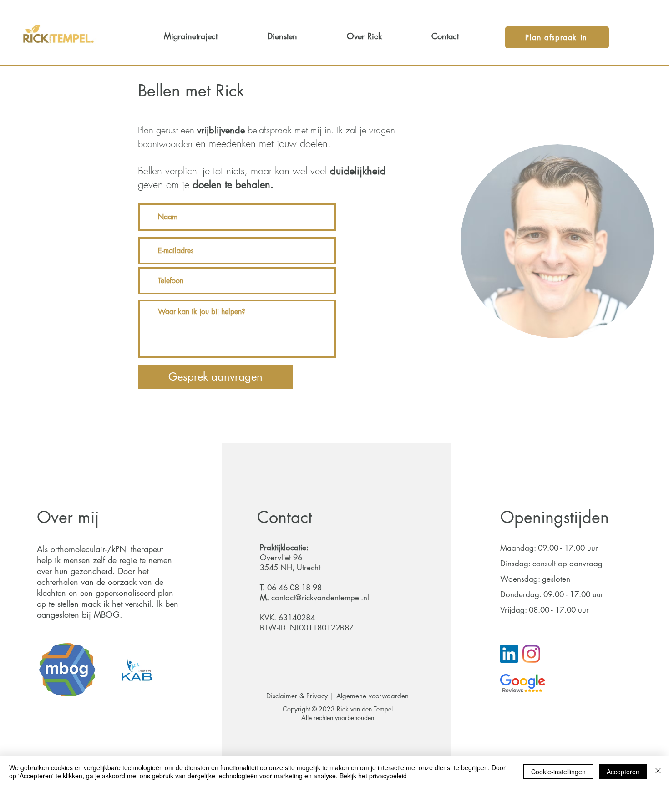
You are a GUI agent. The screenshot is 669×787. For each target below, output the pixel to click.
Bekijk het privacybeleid (373, 775)
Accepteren (623, 771)
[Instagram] (531, 654)
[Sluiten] (658, 771)
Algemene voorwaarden (373, 695)
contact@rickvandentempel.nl (320, 598)
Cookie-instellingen (558, 771)
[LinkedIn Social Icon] (509, 654)
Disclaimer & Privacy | (301, 695)
